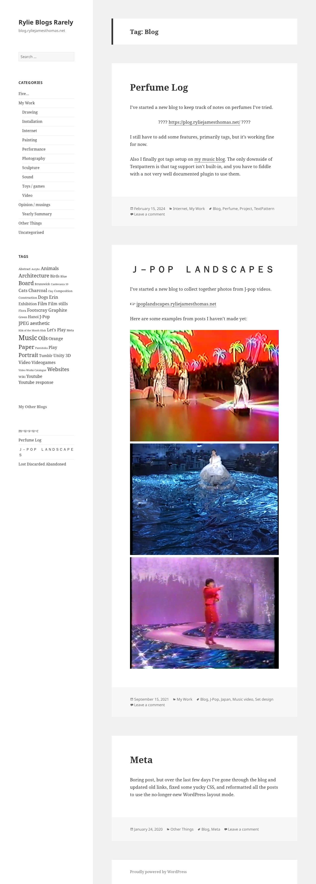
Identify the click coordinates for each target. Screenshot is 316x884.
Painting (29, 139)
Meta (70, 330)
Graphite (57, 310)
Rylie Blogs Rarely (46, 22)
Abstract (25, 269)
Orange (56, 338)
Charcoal (37, 290)
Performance (34, 149)
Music (28, 337)
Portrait (28, 355)
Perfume (230, 208)
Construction (28, 298)
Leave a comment (149, 214)
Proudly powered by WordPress (158, 871)
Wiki (22, 377)
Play (53, 347)
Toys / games (33, 186)
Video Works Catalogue (32, 370)
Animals (50, 268)
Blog (217, 208)
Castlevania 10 (59, 284)
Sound (27, 176)
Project (246, 208)
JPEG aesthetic (34, 323)
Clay (50, 291)
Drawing (30, 112)
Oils (43, 338)
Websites (58, 369)
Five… (24, 93)
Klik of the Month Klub (32, 330)
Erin (53, 297)
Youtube (34, 376)
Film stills (58, 303)
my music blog (209, 159)
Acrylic (35, 269)
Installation (32, 121)
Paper (26, 347)
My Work (27, 102)
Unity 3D (62, 355)
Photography (33, 158)
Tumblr (46, 355)
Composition (63, 291)
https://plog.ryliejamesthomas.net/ (204, 122)
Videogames (43, 362)
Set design (264, 699)
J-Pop (45, 316)
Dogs (43, 297)
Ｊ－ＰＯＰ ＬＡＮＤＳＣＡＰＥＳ (202, 269)
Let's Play (56, 330)
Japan (226, 699)
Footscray (37, 310)
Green (23, 317)
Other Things (30, 223)
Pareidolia (41, 348)
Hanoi (33, 316)
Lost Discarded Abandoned (42, 464)
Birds (54, 276)
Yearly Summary (37, 213)
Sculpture (31, 167)
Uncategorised (31, 232)
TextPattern (264, 208)
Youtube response (36, 382)
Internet (29, 130)
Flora (22, 310)
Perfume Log (30, 440)
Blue (63, 276)
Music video (242, 699)
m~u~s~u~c (28, 430)
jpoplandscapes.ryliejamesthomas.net (176, 304)
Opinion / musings (34, 204)
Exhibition (28, 303)
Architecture (34, 275)
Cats (23, 290)
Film (42, 304)
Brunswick (42, 284)
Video (27, 195)
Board (26, 283)
